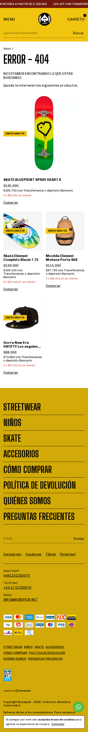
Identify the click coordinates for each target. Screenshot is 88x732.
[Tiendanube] (17, 691)
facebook (33, 554)
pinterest (68, 554)
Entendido (58, 724)
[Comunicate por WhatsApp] (78, 707)
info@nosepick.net (20, 600)
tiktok (51, 554)
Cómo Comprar (27, 469)
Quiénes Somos (27, 500)
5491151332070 (16, 576)
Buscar (78, 33)
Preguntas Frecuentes (39, 516)
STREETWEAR (22, 407)
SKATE (12, 438)
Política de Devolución (39, 485)
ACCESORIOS (21, 453)
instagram (12, 554)
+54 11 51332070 (17, 588)
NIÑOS (12, 422)
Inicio (7, 48)
